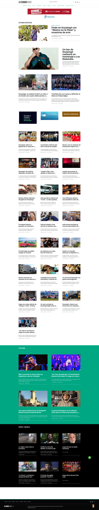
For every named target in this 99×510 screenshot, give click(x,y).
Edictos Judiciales (60, 5)
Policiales (29, 501)
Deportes (49, 5)
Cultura (44, 5)
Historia (54, 5)
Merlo (34, 5)
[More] (75, 5)
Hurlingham (39, 5)
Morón (29, 5)
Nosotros (5, 501)
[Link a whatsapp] (89, 457)
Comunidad (21, 501)
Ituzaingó (25, 5)
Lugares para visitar (70, 5)
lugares (25, 501)
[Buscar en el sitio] (73, 2)
